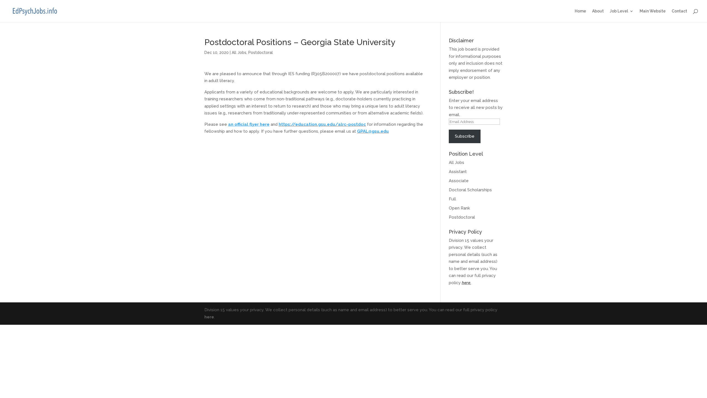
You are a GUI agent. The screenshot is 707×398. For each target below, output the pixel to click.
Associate (459, 180)
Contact (679, 11)
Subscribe (464, 136)
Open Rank (459, 208)
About (598, 11)
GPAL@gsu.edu (373, 131)
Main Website (653, 11)
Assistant (458, 171)
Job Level (619, 11)
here (466, 282)
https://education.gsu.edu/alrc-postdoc (322, 124)
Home (580, 11)
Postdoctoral (260, 52)
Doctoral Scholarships (470, 189)
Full (452, 199)
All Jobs (239, 52)
